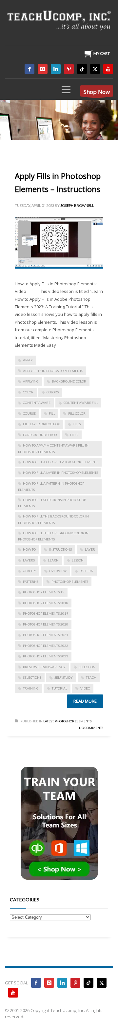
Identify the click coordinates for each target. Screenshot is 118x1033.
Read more (85, 701)
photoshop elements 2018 (45, 603)
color (28, 392)
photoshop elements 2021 (45, 635)
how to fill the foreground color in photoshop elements (53, 536)
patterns (30, 581)
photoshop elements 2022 (45, 646)
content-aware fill (81, 403)
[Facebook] (29, 69)
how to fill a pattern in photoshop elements (51, 486)
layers (29, 560)
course (29, 413)
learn (53, 560)
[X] (95, 69)
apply (28, 360)
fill (52, 413)
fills (77, 424)
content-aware (36, 403)
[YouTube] (108, 69)
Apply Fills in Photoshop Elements (53, 371)
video (85, 688)
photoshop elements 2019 (45, 613)
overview (58, 571)
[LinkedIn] (56, 69)
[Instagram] (43, 69)
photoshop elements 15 (43, 592)
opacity (29, 571)
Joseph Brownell (77, 205)
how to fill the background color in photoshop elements (53, 519)
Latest (48, 721)
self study (63, 677)
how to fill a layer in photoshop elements (60, 472)
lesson (78, 560)
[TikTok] (82, 69)
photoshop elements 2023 (45, 656)
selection (87, 667)
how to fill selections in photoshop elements (52, 503)
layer (90, 549)
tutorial (59, 688)
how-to (29, 549)
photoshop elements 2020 (45, 624)
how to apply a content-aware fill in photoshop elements (53, 448)
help (74, 435)
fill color (77, 413)
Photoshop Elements (73, 721)
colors (53, 392)
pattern (86, 571)
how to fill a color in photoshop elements (60, 462)
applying (31, 381)
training (31, 688)
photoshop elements (69, 581)
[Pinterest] (69, 69)
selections (32, 677)
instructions (60, 549)
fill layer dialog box (41, 424)
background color (69, 381)
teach (91, 677)
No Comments (91, 728)
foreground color (40, 435)
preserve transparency (44, 667)
